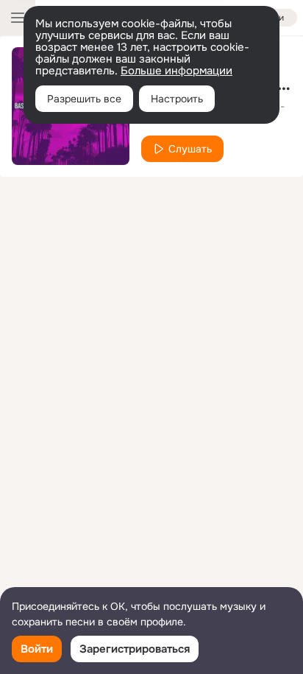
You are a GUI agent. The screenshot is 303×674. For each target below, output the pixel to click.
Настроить (177, 98)
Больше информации (176, 70)
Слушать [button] (190, 148)
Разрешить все (84, 98)
